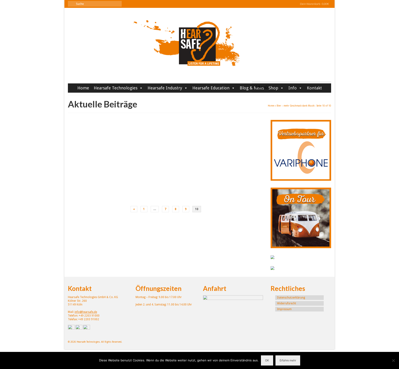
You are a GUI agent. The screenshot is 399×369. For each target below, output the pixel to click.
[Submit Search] (71, 4)
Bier (156, 179)
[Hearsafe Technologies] (199, 47)
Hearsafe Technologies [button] (115, 87)
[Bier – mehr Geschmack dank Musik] (106, 163)
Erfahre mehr (288, 360)
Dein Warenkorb (314, 4)
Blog (195, 151)
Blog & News (252, 87)
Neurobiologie (203, 179)
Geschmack (180, 179)
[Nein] (393, 360)
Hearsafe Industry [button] (165, 87)
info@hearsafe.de (86, 312)
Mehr (198, 169)
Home (83, 87)
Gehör (169, 179)
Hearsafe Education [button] (211, 87)
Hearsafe (165, 151)
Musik (190, 179)
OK (267, 360)
